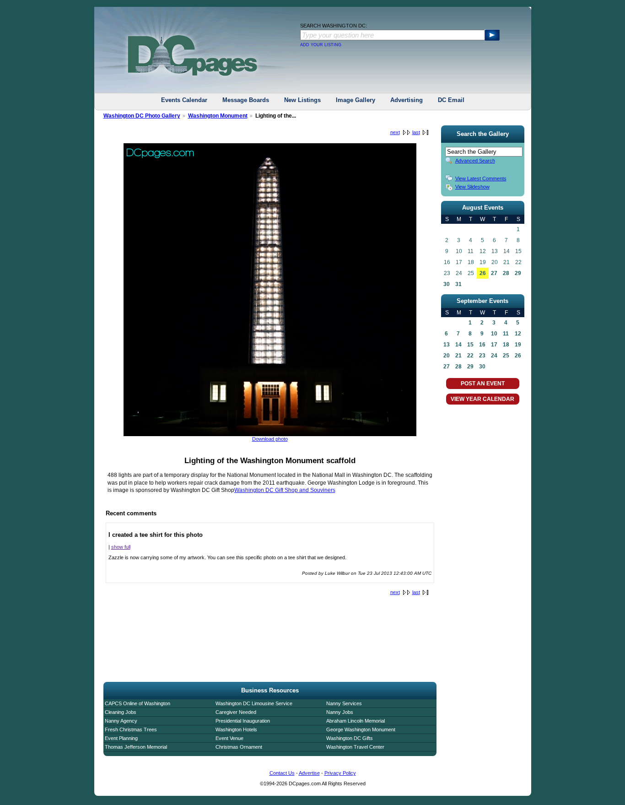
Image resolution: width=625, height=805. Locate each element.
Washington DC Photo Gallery (141, 116)
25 (506, 355)
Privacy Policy (340, 773)
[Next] (270, 434)
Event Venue (229, 738)
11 (506, 333)
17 (494, 344)
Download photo (270, 439)
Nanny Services (344, 703)
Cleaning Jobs (120, 712)
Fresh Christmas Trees (131, 729)
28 (506, 273)
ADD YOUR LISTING (320, 45)
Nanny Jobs (339, 712)
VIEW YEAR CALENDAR (482, 399)
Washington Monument (218, 116)
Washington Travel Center (355, 747)
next (395, 132)
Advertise (309, 773)
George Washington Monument (360, 729)
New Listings (302, 100)
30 (446, 284)
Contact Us (282, 773)
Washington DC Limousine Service (254, 703)
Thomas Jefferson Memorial (136, 747)
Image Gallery (355, 100)
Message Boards (245, 100)
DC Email (451, 100)
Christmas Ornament (239, 747)
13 (446, 344)
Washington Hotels (236, 729)
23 (482, 355)
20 (446, 355)
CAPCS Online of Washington (137, 703)
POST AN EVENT (483, 383)
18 (506, 344)
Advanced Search (475, 160)
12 (518, 333)
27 (494, 273)
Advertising (406, 100)
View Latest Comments (480, 178)
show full (120, 547)
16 (482, 344)
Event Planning (121, 738)
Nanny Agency (121, 721)
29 (518, 273)
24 (494, 355)
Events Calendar (184, 100)
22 (470, 355)
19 (518, 344)
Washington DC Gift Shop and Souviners (284, 490)
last (416, 132)
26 (483, 273)
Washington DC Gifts (349, 738)
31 (458, 284)
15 (470, 344)
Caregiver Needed (236, 712)
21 (458, 355)
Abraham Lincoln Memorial (355, 721)
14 (458, 344)
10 (494, 333)
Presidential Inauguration (243, 721)
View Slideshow (472, 186)
